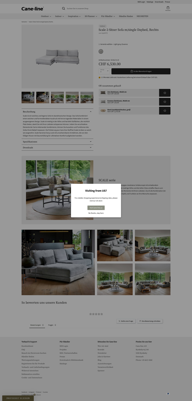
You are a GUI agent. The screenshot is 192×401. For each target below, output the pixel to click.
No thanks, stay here (96, 213)
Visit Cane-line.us (96, 208)
